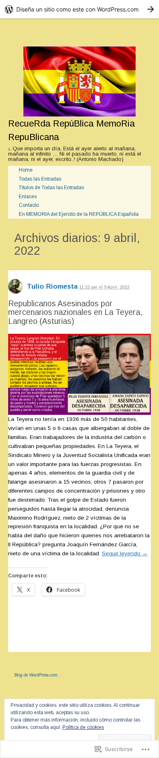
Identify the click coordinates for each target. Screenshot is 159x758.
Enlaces (28, 196)
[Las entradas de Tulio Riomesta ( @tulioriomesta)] (15, 289)
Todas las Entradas (40, 179)
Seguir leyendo (125, 553)
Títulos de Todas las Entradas (51, 187)
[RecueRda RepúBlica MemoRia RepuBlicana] (79, 81)
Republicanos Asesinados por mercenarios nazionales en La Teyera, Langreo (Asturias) (75, 312)
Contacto (29, 205)
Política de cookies (83, 727)
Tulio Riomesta (52, 286)
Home (26, 170)
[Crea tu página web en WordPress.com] (79, 9)
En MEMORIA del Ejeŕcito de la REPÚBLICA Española (79, 214)
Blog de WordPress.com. (36, 675)
